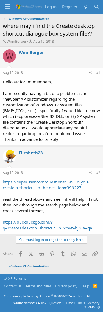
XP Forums (16, 278)
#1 (98, 72)
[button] (98, 307)
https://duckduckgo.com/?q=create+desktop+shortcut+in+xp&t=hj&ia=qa (47, 225)
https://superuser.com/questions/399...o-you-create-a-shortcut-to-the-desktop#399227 (46, 184)
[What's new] (85, 7)
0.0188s (79, 303)
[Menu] (7, 7)
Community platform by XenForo (47, 296)
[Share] (90, 73)
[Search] (96, 7)
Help (85, 286)
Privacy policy (66, 286)
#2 (98, 172)
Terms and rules (38, 286)
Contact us (12, 286)
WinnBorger (16, 41)
